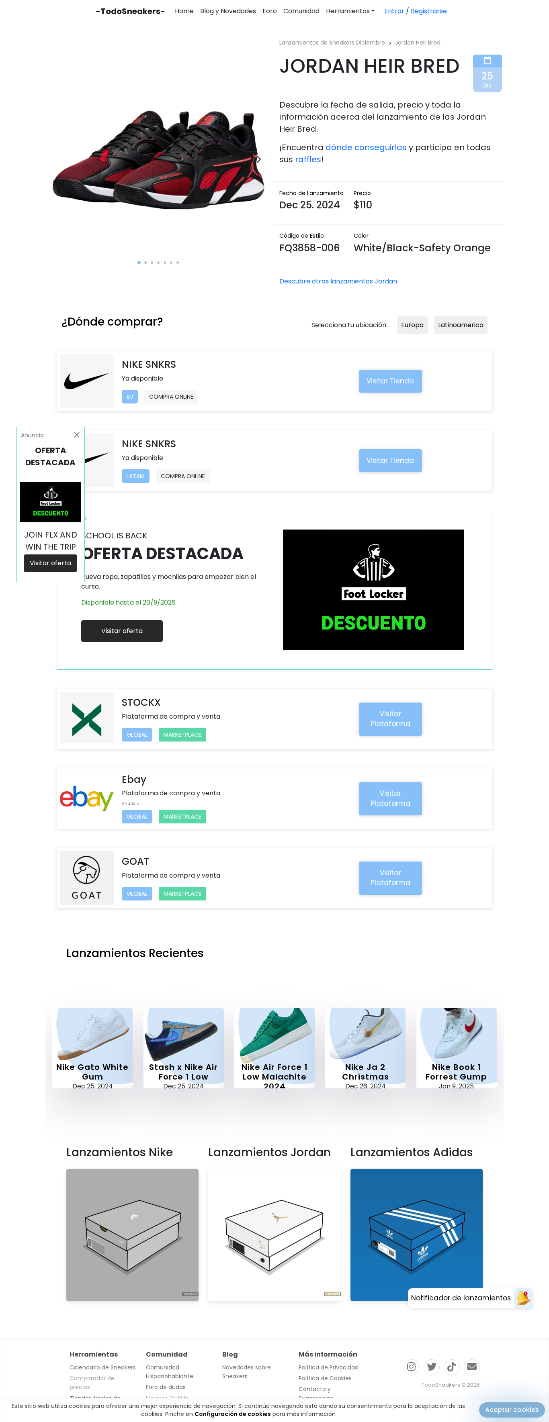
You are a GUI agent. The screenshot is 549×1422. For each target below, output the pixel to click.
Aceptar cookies (512, 1409)
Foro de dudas (166, 1387)
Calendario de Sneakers (103, 1367)
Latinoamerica (460, 325)
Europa (412, 325)
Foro (269, 11)
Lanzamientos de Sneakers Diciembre (332, 43)
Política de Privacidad (328, 1367)
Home (184, 11)
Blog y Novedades (228, 11)
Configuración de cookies (233, 1414)
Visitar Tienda (390, 381)
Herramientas (348, 11)
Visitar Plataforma (390, 719)
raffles (308, 159)
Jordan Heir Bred (417, 43)
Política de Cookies (325, 1378)
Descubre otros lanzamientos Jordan (338, 281)
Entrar (394, 11)
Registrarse (429, 11)
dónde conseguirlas (366, 147)
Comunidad (301, 11)
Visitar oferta (122, 631)
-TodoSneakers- (130, 11)
